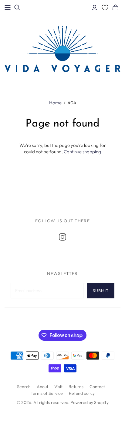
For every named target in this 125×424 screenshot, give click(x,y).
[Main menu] (8, 8)
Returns (76, 386)
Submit (101, 290)
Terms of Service (47, 393)
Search (24, 386)
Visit (58, 386)
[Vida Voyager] (62, 50)
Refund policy (82, 393)
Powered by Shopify (89, 402)
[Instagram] (62, 237)
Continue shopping (82, 152)
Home (55, 103)
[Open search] (17, 8)
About (42, 386)
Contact (97, 386)
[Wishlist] (105, 7)
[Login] (94, 7)
